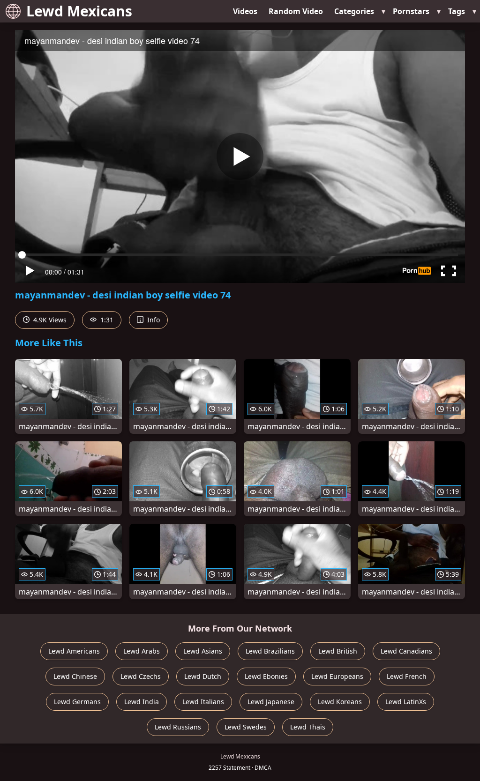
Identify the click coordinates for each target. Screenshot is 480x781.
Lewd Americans (74, 651)
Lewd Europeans (337, 676)
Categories (354, 11)
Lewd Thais (307, 726)
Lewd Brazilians (270, 651)
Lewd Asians (202, 651)
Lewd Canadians (406, 651)
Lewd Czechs (140, 676)
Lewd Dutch (202, 676)
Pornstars (411, 11)
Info (152, 319)
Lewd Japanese (271, 701)
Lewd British (337, 651)
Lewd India (141, 701)
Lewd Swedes (246, 726)
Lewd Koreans (340, 701)
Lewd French (407, 676)
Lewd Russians (178, 726)
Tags (456, 11)
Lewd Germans (77, 701)
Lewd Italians (203, 701)
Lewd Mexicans (79, 11)
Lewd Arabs (141, 651)
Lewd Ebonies (266, 676)
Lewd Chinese (75, 676)
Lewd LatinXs (405, 701)
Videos (245, 11)
